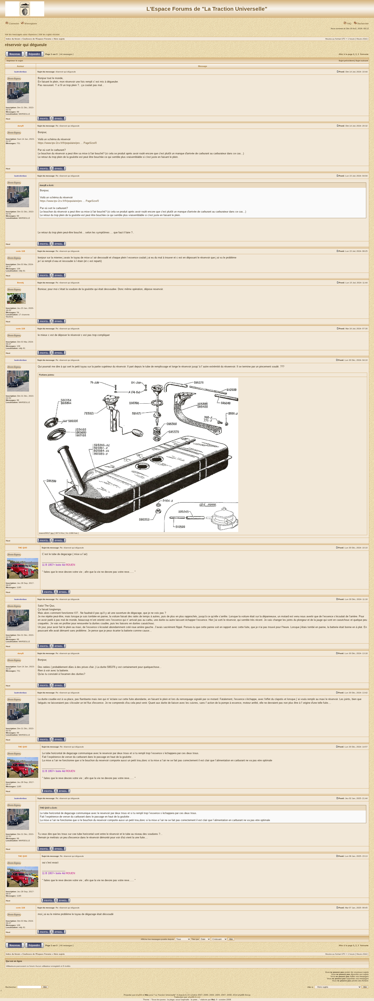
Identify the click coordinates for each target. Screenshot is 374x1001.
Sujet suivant (361, 61)
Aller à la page (346, 54)
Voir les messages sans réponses (21, 34)
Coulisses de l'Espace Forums (36, 39)
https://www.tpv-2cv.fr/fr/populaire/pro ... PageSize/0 (67, 142)
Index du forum (13, 39)
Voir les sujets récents (49, 34)
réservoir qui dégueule (26, 45)
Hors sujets (59, 39)
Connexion (13, 23)
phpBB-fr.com (194, 997)
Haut (8, 119)
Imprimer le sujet (15, 61)
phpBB (139, 995)
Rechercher (363, 23)
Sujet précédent (346, 61)
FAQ (349, 23)
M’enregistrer (30, 23)
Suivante (364, 54)
